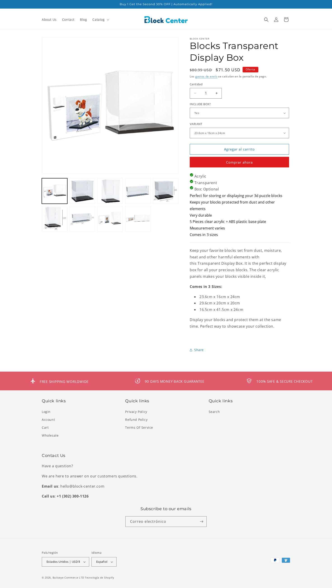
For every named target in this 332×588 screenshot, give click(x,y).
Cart (45, 427)
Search (214, 412)
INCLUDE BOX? (200, 104)
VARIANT (196, 124)
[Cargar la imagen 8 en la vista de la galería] (110, 218)
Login (46, 412)
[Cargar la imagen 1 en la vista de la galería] (54, 191)
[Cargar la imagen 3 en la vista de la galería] (110, 191)
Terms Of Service (139, 427)
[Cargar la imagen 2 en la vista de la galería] (82, 191)
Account (48, 419)
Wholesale (50, 435)
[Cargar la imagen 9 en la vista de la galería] (138, 218)
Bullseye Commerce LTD (68, 577)
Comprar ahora (239, 162)
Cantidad (196, 84)
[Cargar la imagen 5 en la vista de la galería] (165, 191)
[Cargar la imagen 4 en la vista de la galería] (138, 191)
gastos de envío (206, 76)
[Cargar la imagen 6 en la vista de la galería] (54, 218)
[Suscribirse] (201, 521)
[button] (100, 19)
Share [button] (199, 350)
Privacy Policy (136, 412)
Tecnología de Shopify (99, 577)
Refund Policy (136, 419)
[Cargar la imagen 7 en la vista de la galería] (82, 218)
